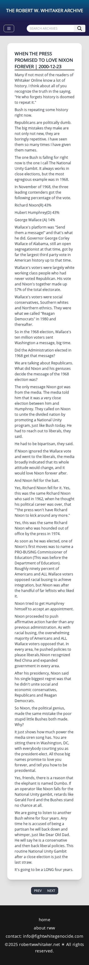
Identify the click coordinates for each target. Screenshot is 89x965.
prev (38, 890)
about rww (44, 928)
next (51, 890)
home (44, 919)
